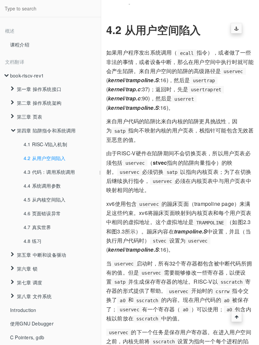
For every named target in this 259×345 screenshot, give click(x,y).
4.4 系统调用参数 (42, 185)
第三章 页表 (29, 116)
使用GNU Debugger (32, 323)
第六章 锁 (27, 268)
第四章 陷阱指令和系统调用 (46, 130)
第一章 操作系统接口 (39, 89)
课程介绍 (19, 44)
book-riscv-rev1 (27, 75)
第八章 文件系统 (34, 296)
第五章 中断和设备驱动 (41, 254)
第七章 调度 (29, 282)
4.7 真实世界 (37, 227)
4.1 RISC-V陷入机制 (45, 144)
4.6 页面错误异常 (42, 213)
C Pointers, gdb (27, 337)
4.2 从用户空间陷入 (44, 158)
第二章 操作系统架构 (39, 102)
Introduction (23, 310)
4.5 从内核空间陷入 (44, 199)
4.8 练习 (32, 241)
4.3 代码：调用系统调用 (49, 171)
